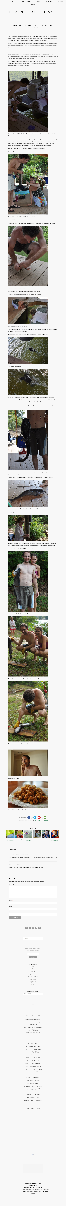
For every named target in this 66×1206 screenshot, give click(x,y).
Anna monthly (29, 1046)
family (39, 1)
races (33, 1086)
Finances (33, 971)
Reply (10, 860)
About (14, 1)
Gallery (33, 4)
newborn (29, 1074)
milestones (27, 1072)
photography (30, 1080)
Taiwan (36, 1091)
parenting (36, 1077)
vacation (45, 820)
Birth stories (26, 1)
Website (11, 911)
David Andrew (37, 1052)
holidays (37, 1063)
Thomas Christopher (33, 1095)
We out (37, 839)
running (49, 1)
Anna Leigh (34, 1043)
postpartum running (33, 1083)
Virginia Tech (38, 1100)
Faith (33, 968)
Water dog (19, 839)
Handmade (33, 974)
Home (4, 1)
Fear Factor (22, 31)
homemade (33, 1066)
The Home (33, 984)
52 (29, 1043)
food (38, 1060)
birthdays (37, 1046)
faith (28, 1060)
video (32, 1100)
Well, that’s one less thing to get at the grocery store (10, 840)
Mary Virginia (37, 1069)
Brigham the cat (29, 1049)
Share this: (23, 817)
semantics (33, 1089)
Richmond (39, 1086)
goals (32, 1063)
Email (10, 906)
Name (11, 900)
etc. (36, 820)
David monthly (33, 1054)
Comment (11, 885)
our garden (36, 1074)
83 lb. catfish (42, 405)
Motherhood (33, 979)
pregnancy (27, 1086)
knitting (60, 1)
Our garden (33, 981)
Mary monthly (27, 1069)
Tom (38, 1097)
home (26, 1066)
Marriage (33, 978)
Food (30, 820)
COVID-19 (27, 1052)
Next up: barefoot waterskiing (28, 839)
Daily (23, 820)
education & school (31, 1057)
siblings (39, 1089)
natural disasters (37, 1072)
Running (33, 982)
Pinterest (37, 1080)
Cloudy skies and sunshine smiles (54, 839)
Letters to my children (33, 976)
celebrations (37, 1049)
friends (27, 1063)
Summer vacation (46, 839)
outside (40, 820)
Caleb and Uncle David (23, 809)
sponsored (30, 1091)
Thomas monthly (31, 1097)
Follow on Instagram (34, 1007)
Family (26, 820)
